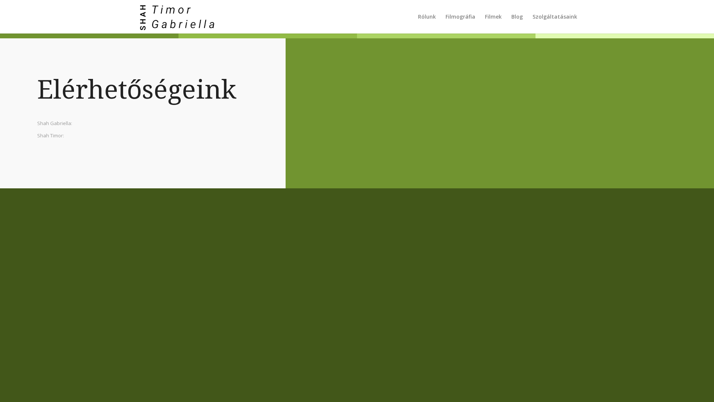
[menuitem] (427, 17)
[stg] (175, 17)
